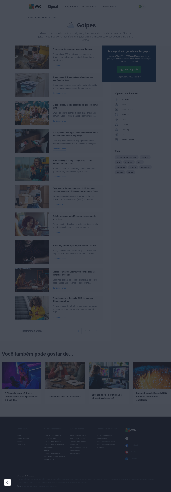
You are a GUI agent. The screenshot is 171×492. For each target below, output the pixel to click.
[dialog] (85, 246)
